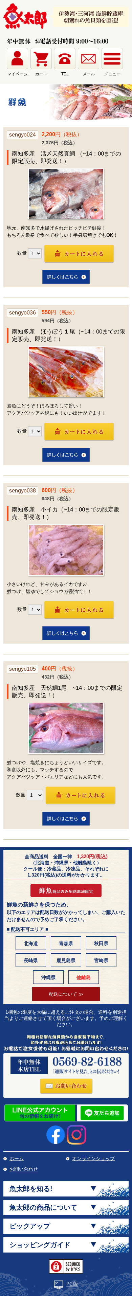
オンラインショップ (93, 1158)
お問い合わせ (23, 1169)
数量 (22, 253)
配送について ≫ (66, 994)
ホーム (16, 1158)
